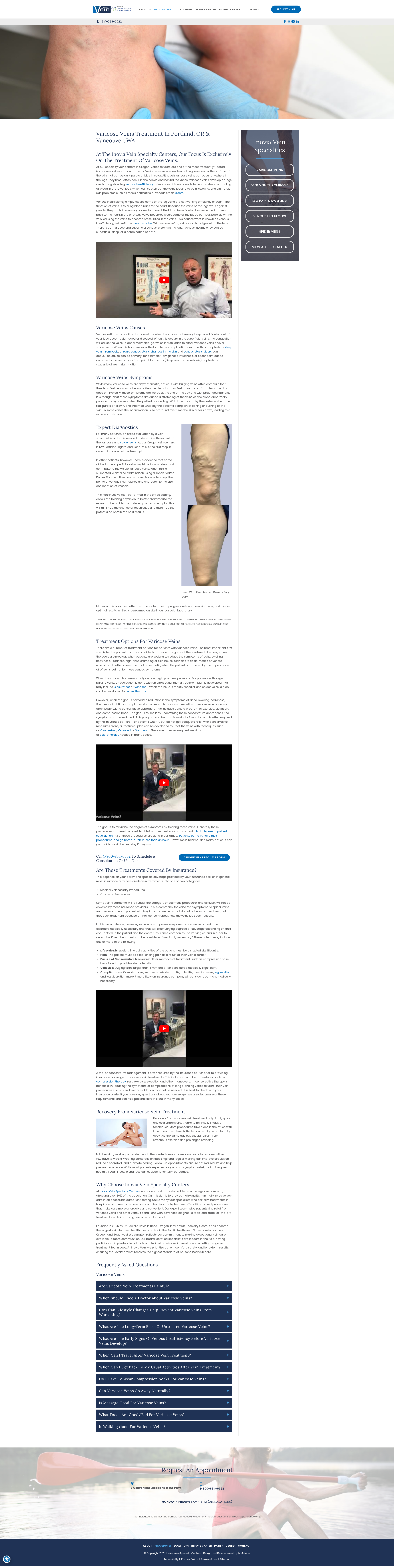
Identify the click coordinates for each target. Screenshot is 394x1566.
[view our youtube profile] (293, 21)
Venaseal (140, 687)
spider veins (128, 442)
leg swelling (223, 972)
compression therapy (111, 1081)
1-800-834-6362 (117, 856)
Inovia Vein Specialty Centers (120, 1191)
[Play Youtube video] (164, 280)
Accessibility (171, 1559)
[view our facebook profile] (285, 21)
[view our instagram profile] (289, 21)
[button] (149, 9)
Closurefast (122, 687)
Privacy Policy (189, 1559)
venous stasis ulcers (198, 351)
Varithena (142, 730)
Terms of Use (209, 1559)
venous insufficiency (140, 184)
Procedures (163, 1546)
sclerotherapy (136, 691)
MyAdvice (244, 1553)
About (147, 1546)
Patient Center (224, 1546)
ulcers (179, 193)
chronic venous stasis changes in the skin (148, 351)
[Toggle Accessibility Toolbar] (6, 1559)
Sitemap (225, 1559)
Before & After (201, 1546)
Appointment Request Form (204, 857)
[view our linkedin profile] (297, 21)
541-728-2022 (112, 21)
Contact (244, 1546)
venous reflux (143, 223)
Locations (181, 1546)
